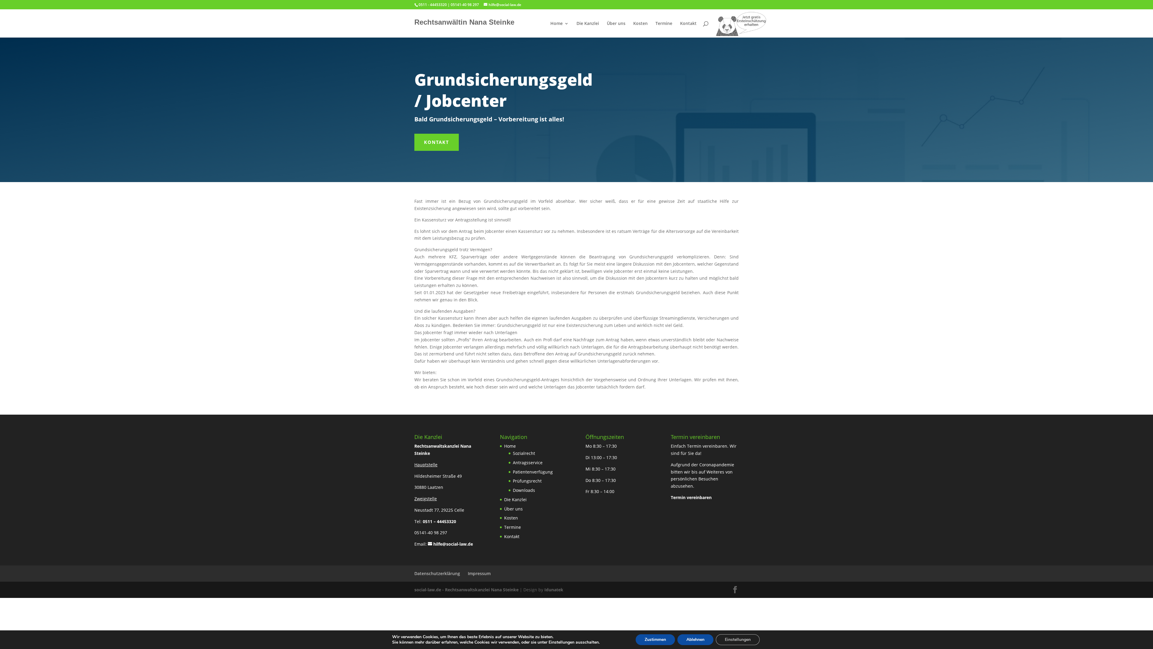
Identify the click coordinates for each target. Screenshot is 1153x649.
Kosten (640, 23)
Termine (663, 23)
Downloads (524, 490)
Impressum (479, 573)
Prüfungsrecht (527, 481)
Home (556, 23)
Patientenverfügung (533, 472)
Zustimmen (655, 639)
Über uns (616, 23)
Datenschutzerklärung (437, 573)
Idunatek (553, 590)
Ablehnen (695, 639)
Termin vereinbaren (691, 497)
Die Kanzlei (587, 23)
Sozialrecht (524, 453)
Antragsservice (528, 462)
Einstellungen (738, 639)
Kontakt (688, 23)
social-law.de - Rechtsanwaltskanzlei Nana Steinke (467, 590)
